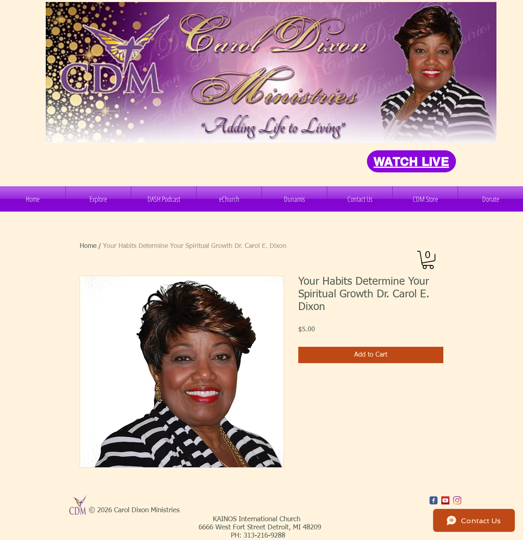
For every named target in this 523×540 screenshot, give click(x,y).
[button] (98, 199)
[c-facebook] (433, 500)
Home (88, 246)
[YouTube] (445, 500)
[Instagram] (457, 500)
